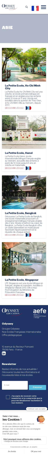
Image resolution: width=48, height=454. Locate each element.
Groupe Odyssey (11, 329)
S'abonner (37, 387)
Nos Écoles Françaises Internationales (21, 332)
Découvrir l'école (14, 108)
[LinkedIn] (4, 353)
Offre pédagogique (12, 335)
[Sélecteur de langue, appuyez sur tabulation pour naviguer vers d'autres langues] (34, 7)
